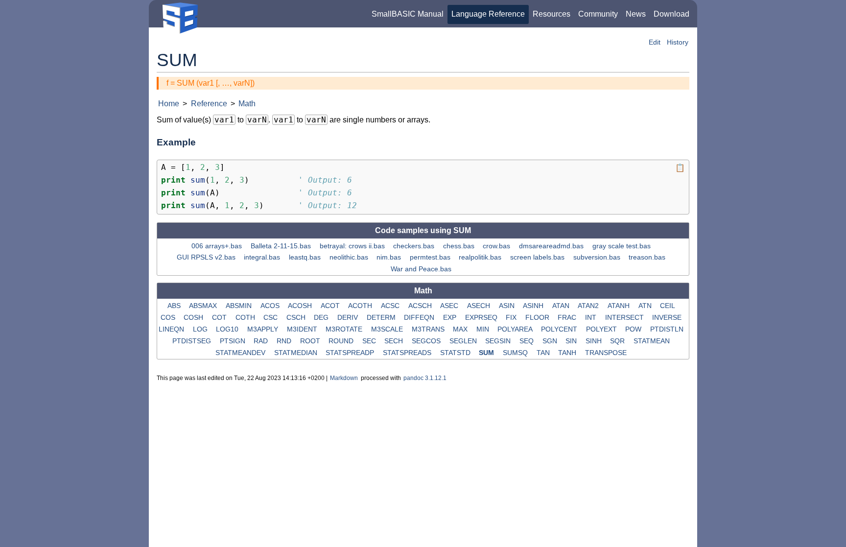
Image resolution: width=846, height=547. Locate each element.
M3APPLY (263, 329)
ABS (175, 305)
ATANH (620, 305)
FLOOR (538, 317)
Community (598, 14)
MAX (461, 329)
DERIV (348, 317)
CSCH (296, 317)
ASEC (450, 305)
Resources (551, 14)
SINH (595, 341)
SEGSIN (499, 341)
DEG (322, 317)
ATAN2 (589, 305)
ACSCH (421, 305)
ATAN (561, 305)
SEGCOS (427, 341)
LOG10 (228, 329)
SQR (618, 341)
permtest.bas (431, 257)
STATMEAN (653, 341)
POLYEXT (602, 329)
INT (591, 317)
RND (285, 341)
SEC (370, 341)
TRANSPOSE (607, 353)
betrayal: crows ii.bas (353, 245)
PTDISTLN (667, 329)
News (636, 14)
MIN (483, 329)
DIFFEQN (420, 317)
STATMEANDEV (241, 353)
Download (671, 14)
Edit (654, 42)
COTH (246, 317)
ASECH (479, 305)
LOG (201, 329)
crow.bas (497, 245)
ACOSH (301, 305)
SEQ (527, 341)
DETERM (382, 317)
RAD (262, 341)
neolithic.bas (349, 257)
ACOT (331, 305)
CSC (271, 317)
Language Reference (488, 14)
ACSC (391, 305)
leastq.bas (306, 257)
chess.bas (459, 245)
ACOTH (361, 305)
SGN (550, 341)
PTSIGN (233, 341)
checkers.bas (414, 245)
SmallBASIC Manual (408, 14)
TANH (568, 353)
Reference (209, 103)
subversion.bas (597, 257)
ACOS (271, 305)
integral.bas (263, 257)
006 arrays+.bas (217, 245)
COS (169, 317)
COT (220, 317)
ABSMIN (240, 305)
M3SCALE (388, 329)
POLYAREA (515, 329)
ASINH (534, 305)
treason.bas (648, 257)
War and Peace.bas (422, 269)
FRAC (568, 317)
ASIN (508, 305)
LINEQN (172, 329)
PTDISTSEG (192, 341)
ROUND (342, 341)
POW (634, 329)
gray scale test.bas (622, 245)
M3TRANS (429, 329)
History (677, 42)
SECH (394, 341)
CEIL (668, 305)
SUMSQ (516, 353)
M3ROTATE (345, 329)
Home (168, 103)
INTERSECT (625, 317)
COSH (194, 317)
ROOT (311, 341)
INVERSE (667, 317)
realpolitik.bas (481, 257)
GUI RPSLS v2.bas (207, 257)
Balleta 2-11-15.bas (282, 245)
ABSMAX (204, 305)
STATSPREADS (408, 353)
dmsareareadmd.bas (552, 245)
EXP (450, 317)
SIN (572, 341)
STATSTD (456, 353)
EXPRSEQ (482, 317)
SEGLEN (464, 341)
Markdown (344, 378)
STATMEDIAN (296, 353)
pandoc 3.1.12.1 (424, 378)
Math (247, 103)
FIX (512, 317)
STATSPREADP (351, 353)
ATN (646, 305)
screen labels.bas (538, 257)
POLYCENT (560, 329)
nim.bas (389, 257)
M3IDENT (303, 329)
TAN (544, 353)
